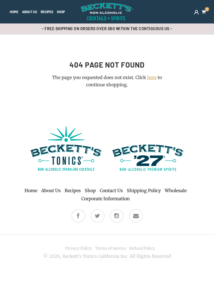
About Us (29, 12)
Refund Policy (142, 248)
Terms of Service (110, 248)
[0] (203, 11)
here (152, 77)
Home (14, 12)
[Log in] (196, 11)
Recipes (47, 12)
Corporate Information (105, 198)
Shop (61, 12)
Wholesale (176, 190)
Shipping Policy (144, 190)
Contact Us (111, 190)
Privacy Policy (78, 248)
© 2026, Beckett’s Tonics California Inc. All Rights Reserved (107, 256)
